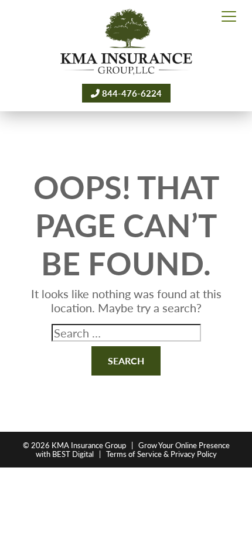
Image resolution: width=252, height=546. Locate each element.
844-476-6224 (131, 93)
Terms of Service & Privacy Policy (161, 453)
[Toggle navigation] (228, 17)
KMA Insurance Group (89, 445)
